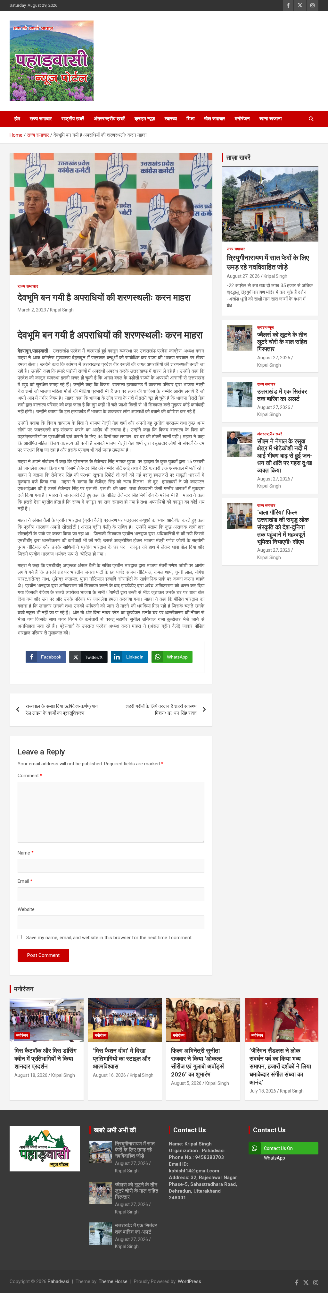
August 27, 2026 (243, 276)
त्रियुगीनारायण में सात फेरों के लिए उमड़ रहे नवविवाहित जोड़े (135, 1150)
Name (26, 853)
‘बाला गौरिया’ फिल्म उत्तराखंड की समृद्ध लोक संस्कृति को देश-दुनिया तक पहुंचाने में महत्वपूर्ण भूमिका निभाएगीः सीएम (283, 527)
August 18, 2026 (30, 1075)
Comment (30, 775)
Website (26, 909)
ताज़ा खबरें (238, 157)
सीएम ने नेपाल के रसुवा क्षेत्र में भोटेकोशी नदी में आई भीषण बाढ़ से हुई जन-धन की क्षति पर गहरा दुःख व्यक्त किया (284, 456)
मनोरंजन (242, 119)
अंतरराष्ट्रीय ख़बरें (109, 119)
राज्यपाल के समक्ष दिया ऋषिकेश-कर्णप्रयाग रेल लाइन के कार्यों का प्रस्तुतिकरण (62, 709)
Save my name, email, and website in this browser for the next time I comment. (109, 937)
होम (17, 119)
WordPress (189, 1281)
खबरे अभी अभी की (115, 1130)
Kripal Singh (62, 309)
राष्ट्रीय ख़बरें (73, 119)
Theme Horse (113, 1281)
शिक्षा (190, 119)
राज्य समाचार (41, 119)
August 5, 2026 (186, 1083)
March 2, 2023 (32, 309)
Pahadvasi (58, 1281)
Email (25, 881)
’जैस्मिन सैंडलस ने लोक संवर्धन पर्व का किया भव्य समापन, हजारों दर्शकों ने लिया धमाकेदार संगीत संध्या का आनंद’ (280, 1066)
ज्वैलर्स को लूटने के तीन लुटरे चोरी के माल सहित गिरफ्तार (282, 342)
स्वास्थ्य (171, 119)
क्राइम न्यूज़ (145, 119)
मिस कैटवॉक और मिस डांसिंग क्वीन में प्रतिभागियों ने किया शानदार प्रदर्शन (45, 1058)
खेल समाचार (214, 119)
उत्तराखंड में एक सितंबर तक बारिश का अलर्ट (282, 395)
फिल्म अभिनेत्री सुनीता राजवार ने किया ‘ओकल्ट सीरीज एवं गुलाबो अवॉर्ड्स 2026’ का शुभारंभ (197, 1062)
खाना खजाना (270, 119)
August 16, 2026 (109, 1075)
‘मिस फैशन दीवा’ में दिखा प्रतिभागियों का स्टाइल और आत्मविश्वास (121, 1058)
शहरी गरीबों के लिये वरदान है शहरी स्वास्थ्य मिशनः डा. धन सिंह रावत (161, 709)
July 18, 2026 (263, 1090)
